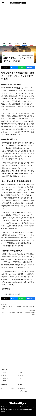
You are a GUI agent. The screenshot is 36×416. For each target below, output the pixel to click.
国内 (4, 373)
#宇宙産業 (11, 294)
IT (20, 378)
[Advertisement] (18, 19)
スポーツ (5, 378)
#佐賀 (5, 294)
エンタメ (22, 375)
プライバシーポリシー (9, 388)
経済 (4, 375)
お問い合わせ (23, 391)
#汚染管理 (17, 294)
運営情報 (22, 388)
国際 (21, 373)
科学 (4, 380)
